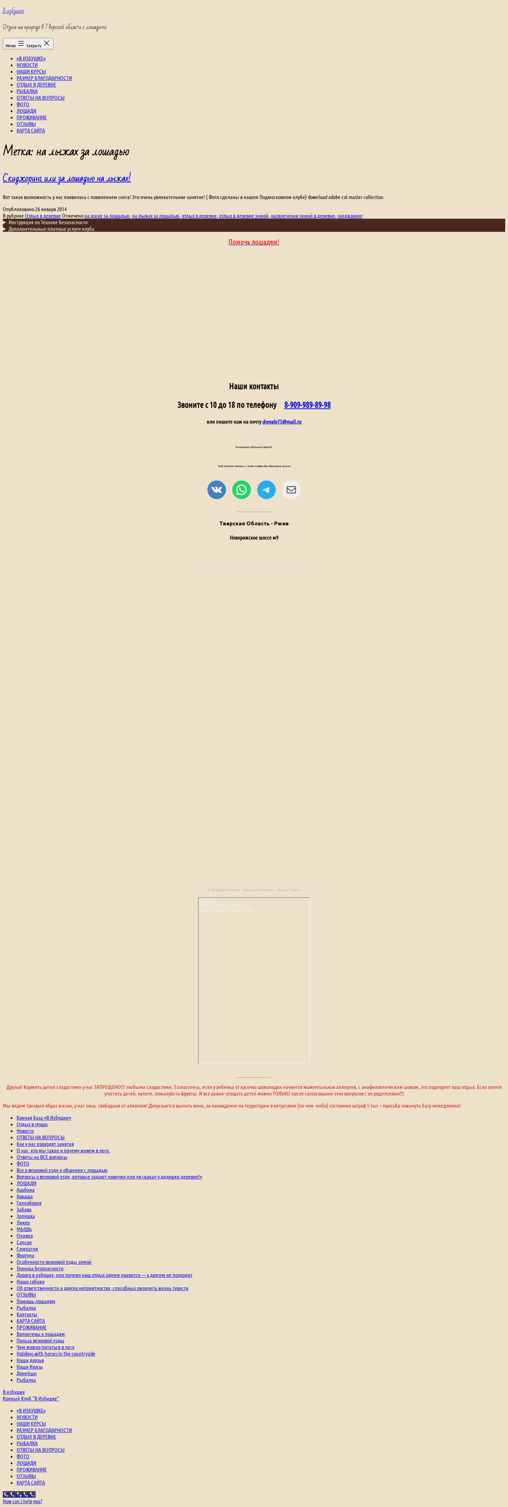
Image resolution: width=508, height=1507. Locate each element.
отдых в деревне (199, 215)
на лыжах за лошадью (155, 215)
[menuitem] (31, 1410)
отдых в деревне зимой (244, 215)
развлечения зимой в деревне (303, 215)
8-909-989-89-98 (307, 404)
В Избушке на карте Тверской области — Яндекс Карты (254, 890)
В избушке (13, 11)
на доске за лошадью (107, 215)
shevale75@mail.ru (282, 421)
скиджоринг (350, 215)
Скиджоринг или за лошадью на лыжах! (67, 178)
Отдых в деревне (43, 215)
